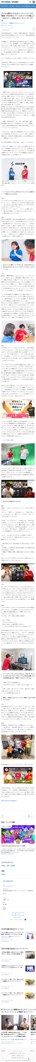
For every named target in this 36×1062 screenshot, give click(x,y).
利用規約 (32, 1051)
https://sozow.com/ (8, 886)
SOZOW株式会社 (8, 881)
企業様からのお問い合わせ (18, 1055)
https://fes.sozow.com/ (7, 854)
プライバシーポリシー (18, 1051)
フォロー (19, 914)
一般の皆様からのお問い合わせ (18, 1058)
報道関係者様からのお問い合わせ (17, 1053)
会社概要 (3, 1051)
